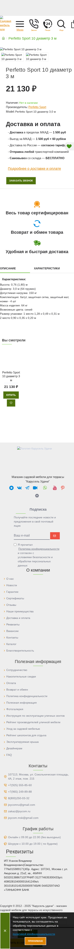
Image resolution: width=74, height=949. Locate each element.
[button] (20, 24)
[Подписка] (55, 536)
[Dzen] (37, 496)
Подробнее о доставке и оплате (34, 168)
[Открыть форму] (47, 24)
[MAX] (11, 488)
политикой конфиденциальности (34, 934)
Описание (8, 268)
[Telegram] (27, 488)
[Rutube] (35, 488)
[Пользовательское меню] (34, 24)
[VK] (19, 488)
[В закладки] (11, 403)
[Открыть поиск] (61, 24)
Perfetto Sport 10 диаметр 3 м (11, 376)
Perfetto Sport (37, 107)
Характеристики (47, 268)
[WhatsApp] (45, 488)
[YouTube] (55, 488)
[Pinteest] (63, 488)
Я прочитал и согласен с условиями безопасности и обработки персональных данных (38, 555)
